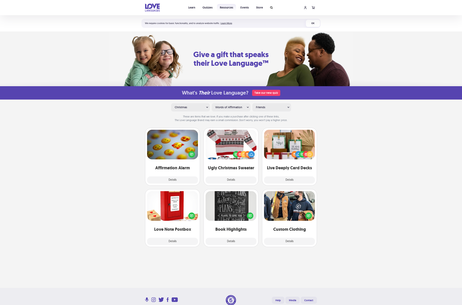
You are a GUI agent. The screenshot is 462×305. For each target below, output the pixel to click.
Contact (308, 300)
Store (259, 7)
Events (244, 7)
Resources (226, 7)
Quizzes (207, 7)
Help (278, 300)
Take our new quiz (266, 93)
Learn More (226, 23)
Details (173, 180)
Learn (191, 7)
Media (292, 300)
